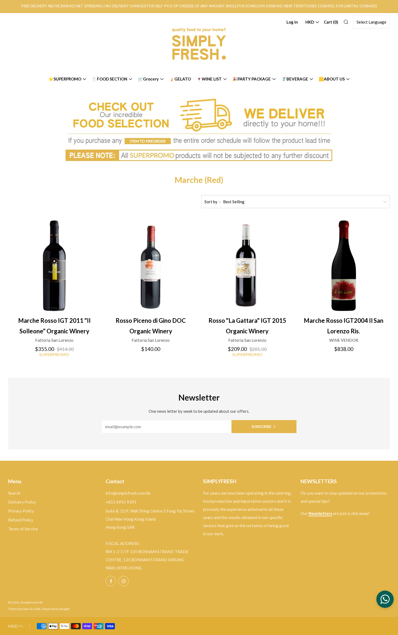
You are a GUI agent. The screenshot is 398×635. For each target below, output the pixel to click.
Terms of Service (23, 528)
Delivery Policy (22, 501)
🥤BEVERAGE (294, 78)
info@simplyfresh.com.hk (128, 493)
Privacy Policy (21, 510)
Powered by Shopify (56, 609)
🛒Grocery (148, 78)
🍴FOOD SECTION (109, 78)
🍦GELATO (180, 78)
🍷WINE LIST (209, 78)
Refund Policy (20, 519)
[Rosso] (247, 266)
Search (14, 493)
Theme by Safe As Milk (24, 609)
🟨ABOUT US (332, 78)
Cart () (331, 22)
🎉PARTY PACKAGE (251, 78)
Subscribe (261, 426)
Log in (292, 22)
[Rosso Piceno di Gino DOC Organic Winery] (151, 266)
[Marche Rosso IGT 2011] (54, 266)
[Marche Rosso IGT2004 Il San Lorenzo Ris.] (344, 266)
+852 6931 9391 (121, 501)
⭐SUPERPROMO (64, 78)
